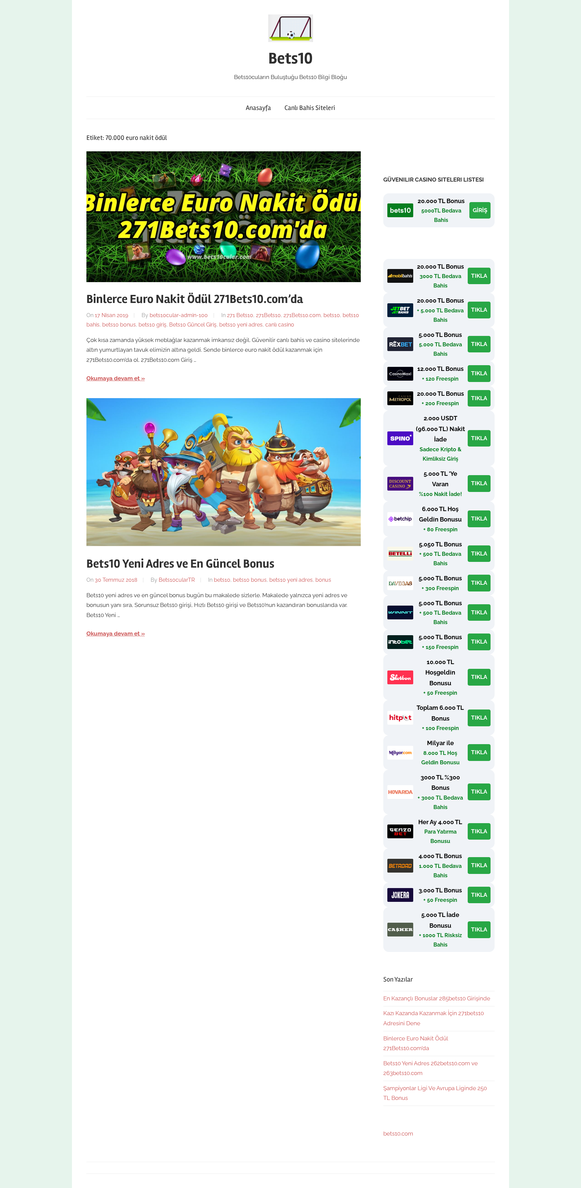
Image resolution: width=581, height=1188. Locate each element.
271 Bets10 (240, 315)
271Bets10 (268, 315)
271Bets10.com (302, 315)
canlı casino (279, 324)
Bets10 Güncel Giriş (193, 324)
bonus (323, 580)
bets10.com (398, 1133)
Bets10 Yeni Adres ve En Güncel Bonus (180, 564)
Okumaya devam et (113, 378)
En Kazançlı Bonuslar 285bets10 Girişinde (436, 998)
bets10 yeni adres (241, 324)
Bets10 (290, 58)
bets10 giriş (152, 324)
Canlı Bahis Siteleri (309, 108)
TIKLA (479, 275)
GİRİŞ (480, 210)
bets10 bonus (119, 324)
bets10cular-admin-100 (179, 315)
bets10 (331, 315)
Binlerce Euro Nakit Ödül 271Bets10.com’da (194, 299)
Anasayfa (258, 108)
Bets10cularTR (177, 580)
